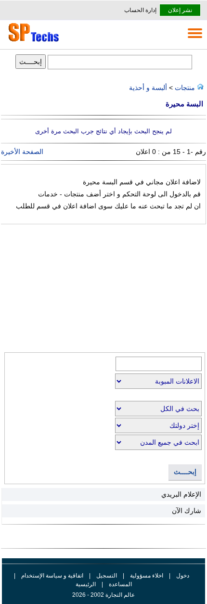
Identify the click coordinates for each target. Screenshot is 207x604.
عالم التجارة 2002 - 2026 (103, 594)
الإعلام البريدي (181, 494)
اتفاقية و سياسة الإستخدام (51, 575)
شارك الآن (186, 510)
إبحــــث (185, 471)
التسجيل (106, 575)
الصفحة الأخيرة (22, 151)
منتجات (184, 87)
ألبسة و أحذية (148, 87)
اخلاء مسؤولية (146, 575)
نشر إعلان (180, 10)
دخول (182, 575)
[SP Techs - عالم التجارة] (32, 41)
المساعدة (120, 584)
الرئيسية (86, 584)
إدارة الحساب (140, 10)
